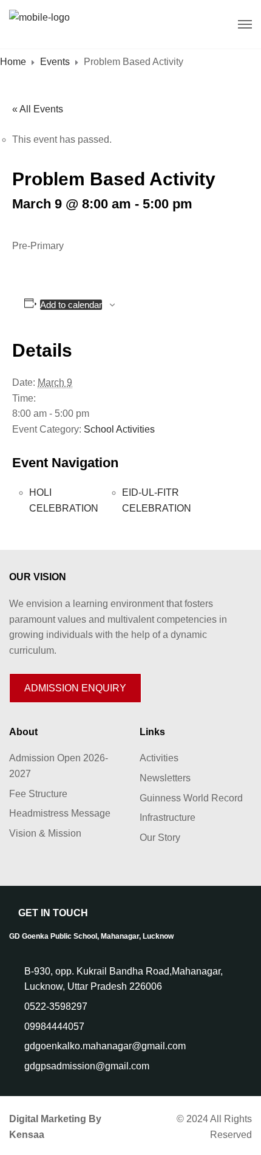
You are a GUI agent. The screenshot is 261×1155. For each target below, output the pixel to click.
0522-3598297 (55, 1006)
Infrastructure (167, 817)
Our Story (160, 837)
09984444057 (54, 1026)
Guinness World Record (191, 798)
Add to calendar (71, 305)
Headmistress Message (59, 813)
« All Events (37, 109)
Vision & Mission (45, 833)
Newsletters (165, 778)
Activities (159, 758)
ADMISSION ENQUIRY (75, 688)
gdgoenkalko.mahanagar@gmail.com (105, 1046)
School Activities (119, 429)
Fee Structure (38, 794)
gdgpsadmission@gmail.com (86, 1066)
